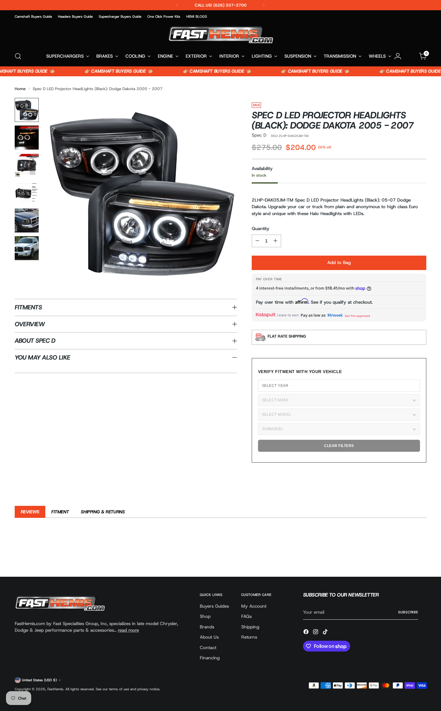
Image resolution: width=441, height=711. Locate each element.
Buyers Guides (214, 606)
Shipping (250, 627)
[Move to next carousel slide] (421, 556)
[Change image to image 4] (27, 193)
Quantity (260, 229)
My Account (253, 606)
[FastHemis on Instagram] (316, 633)
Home (20, 88)
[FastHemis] (220, 34)
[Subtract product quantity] (257, 241)
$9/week (335, 315)
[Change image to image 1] (27, 110)
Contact (208, 648)
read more (128, 630)
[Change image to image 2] (27, 138)
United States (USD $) (39, 680)
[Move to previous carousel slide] (408, 556)
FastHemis (55, 689)
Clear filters (339, 446)
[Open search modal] (18, 56)
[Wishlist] (410, 56)
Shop (205, 616)
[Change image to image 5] (27, 220)
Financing (210, 658)
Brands (207, 627)
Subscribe (408, 612)
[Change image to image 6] (27, 248)
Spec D (259, 135)
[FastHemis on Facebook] (306, 633)
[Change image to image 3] (27, 165)
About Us (209, 637)
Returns (249, 637)
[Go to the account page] (398, 56)
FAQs (246, 616)
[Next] (263, 5)
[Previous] (177, 5)
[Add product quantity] (275, 241)
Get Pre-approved (357, 316)
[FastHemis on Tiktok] (325, 633)
